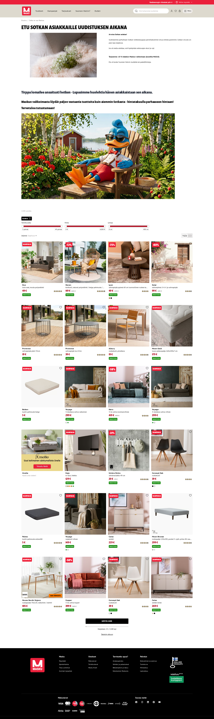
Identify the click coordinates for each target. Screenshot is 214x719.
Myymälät (62, 661)
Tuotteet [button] (39, 11)
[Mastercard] (67, 703)
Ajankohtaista (64, 664)
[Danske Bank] (82, 710)
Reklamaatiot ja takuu (120, 668)
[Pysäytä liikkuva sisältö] (25, 2)
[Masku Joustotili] (89, 703)
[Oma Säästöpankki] (117, 703)
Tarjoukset (66, 11)
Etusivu (24, 20)
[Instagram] (142, 702)
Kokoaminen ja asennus (148, 661)
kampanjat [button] (52, 11)
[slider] (23, 226)
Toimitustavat (93, 664)
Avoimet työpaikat (65, 671)
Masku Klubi (92, 668)
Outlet (97, 11)
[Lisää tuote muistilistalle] (60, 243)
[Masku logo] (37, 663)
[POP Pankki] (125, 703)
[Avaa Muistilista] (176, 11)
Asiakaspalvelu (118, 661)
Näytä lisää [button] (107, 621)
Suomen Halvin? (83, 11)
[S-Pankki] (110, 703)
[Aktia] (60, 710)
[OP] (96, 703)
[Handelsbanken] (67, 710)
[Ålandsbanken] (75, 710)
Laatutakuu (144, 671)
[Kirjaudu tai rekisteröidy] (172, 11)
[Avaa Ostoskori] (180, 11)
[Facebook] (136, 702)
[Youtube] (159, 702)
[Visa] (60, 703)
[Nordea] (103, 703)
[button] (26, 218)
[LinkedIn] (148, 702)
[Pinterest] (154, 702)
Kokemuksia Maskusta (120, 671)
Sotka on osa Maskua (36, 20)
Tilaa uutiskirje (64, 668)
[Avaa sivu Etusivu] (26, 10)
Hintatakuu (144, 668)
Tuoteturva (144, 664)
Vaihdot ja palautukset (121, 664)
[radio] (184, 235)
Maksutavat (92, 661)
